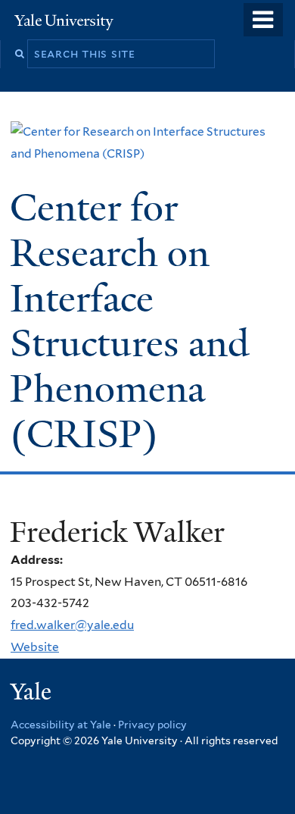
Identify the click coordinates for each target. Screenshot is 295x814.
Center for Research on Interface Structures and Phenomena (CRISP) (130, 321)
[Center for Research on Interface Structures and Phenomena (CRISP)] (147, 153)
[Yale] (32, 693)
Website (35, 647)
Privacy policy (152, 725)
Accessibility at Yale (61, 725)
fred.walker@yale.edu (72, 625)
